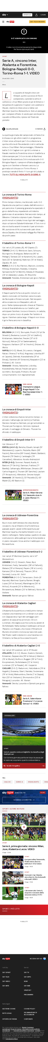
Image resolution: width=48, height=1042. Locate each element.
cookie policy (29, 1009)
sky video (6, 981)
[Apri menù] (3, 22)
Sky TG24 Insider (37, 22)
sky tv (26, 972)
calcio (7, 782)
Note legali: (6, 1004)
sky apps (27, 977)
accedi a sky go (36, 959)
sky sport (6, 972)
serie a (19, 782)
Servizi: (26, 967)
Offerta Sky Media (9, 1019)
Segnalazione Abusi (12, 1039)
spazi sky (27, 990)
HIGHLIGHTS (10, 197)
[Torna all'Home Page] (10, 22)
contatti (37, 1030)
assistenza (30, 1030)
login (43, 15)
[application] (10, 129)
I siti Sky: (5, 967)
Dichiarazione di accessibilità (30, 1013)
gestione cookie (8, 1009)
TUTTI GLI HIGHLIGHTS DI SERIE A (25, 174)
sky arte (5, 986)
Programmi (28, 995)
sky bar (27, 986)
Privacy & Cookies (15, 1029)
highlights (33, 782)
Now (26, 981)
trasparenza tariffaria (20, 1030)
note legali (7, 1013)
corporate (28, 1019)
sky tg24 (5, 977)
